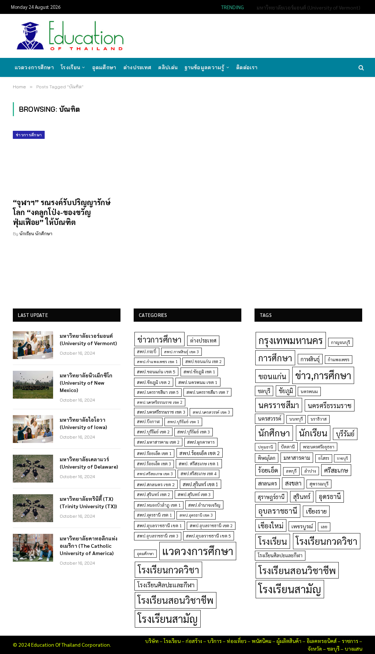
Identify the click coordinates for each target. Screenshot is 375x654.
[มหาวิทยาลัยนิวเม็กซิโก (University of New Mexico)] (33, 385)
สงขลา (293, 483)
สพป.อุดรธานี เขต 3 (196, 515)
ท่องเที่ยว (236, 641)
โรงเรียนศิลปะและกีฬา (165, 585)
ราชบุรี (342, 458)
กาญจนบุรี (340, 342)
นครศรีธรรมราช (330, 405)
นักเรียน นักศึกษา (35, 233)
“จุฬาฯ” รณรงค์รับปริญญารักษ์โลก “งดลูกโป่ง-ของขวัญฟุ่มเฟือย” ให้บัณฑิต (62, 212)
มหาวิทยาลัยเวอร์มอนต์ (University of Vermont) (88, 339)
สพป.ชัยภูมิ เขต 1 (199, 371)
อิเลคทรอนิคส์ (322, 641)
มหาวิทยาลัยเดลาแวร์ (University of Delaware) (89, 463)
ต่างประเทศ (137, 67)
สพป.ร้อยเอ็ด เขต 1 (154, 453)
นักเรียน (313, 433)
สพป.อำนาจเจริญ (204, 505)
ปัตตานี (288, 447)
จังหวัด (315, 648)
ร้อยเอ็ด (268, 470)
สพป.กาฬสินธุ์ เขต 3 (181, 351)
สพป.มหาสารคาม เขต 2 (158, 442)
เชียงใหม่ (270, 525)
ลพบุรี (291, 471)
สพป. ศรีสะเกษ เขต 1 (199, 463)
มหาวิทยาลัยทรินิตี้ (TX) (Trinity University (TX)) (88, 502)
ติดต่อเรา (246, 67)
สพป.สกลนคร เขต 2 (156, 484)
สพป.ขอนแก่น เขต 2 (203, 361)
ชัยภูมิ (286, 391)
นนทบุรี (296, 419)
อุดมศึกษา (104, 67)
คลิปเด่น (168, 67)
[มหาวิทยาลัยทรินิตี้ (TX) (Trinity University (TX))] (33, 508)
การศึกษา (275, 357)
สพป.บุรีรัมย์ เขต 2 (153, 432)
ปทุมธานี (265, 447)
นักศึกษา (274, 433)
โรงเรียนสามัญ (168, 618)
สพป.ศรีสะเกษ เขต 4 (198, 473)
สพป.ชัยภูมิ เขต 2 (153, 382)
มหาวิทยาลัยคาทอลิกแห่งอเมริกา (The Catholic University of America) (89, 545)
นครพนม (309, 391)
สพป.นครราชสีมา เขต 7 (207, 392)
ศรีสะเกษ (336, 470)
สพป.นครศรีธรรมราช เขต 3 (161, 412)
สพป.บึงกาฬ (148, 421)
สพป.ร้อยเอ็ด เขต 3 (154, 463)
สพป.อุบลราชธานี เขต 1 (159, 525)
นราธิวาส (319, 419)
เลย (324, 526)
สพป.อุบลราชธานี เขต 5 (208, 536)
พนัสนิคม (261, 641)
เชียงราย (316, 511)
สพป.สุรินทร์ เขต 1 (200, 484)
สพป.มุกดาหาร (201, 442)
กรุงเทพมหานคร (291, 340)
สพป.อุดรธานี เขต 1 (154, 515)
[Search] (360, 67)
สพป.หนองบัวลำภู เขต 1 (159, 505)
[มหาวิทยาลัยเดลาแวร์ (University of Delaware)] (33, 469)
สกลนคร (267, 483)
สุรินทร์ (302, 496)
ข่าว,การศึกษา (323, 375)
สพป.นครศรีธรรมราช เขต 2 (159, 402)
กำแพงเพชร (338, 359)
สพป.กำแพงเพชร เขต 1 (157, 361)
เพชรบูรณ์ (302, 526)
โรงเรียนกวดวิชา (168, 570)
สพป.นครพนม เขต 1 (198, 382)
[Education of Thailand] (70, 36)
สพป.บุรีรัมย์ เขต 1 (183, 421)
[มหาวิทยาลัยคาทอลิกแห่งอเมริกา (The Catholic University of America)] (33, 548)
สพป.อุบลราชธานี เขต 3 (157, 536)
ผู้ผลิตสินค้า (288, 641)
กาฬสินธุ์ (310, 358)
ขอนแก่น (272, 376)
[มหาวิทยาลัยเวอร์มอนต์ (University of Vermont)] (33, 345)
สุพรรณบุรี (318, 484)
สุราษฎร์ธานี (271, 496)
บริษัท (152, 641)
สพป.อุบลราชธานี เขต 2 (211, 525)
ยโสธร (323, 458)
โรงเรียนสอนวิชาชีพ (176, 600)
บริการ (214, 641)
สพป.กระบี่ (146, 351)
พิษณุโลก (266, 458)
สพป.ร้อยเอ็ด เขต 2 (199, 453)
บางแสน (353, 648)
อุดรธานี (330, 496)
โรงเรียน (70, 67)
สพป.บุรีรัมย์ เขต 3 (193, 432)
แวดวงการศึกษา (34, 67)
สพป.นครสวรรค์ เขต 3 (211, 412)
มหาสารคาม (296, 457)
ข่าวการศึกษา (29, 134)
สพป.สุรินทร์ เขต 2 (153, 494)
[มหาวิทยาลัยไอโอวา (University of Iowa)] (33, 429)
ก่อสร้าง (194, 641)
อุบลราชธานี (277, 511)
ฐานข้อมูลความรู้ (204, 67)
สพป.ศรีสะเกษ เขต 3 (155, 473)
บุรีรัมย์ (345, 433)
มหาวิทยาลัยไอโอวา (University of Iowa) (83, 423)
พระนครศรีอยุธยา (318, 447)
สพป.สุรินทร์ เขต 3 (194, 494)
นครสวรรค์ (269, 418)
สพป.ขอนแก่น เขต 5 (156, 371)
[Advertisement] (230, 35)
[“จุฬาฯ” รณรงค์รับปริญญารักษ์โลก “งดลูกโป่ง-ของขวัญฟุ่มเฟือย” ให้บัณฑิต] (66, 161)
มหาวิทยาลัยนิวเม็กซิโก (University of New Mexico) (306, 7)
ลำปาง (310, 471)
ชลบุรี (264, 390)
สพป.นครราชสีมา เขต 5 (158, 392)
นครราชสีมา (278, 405)
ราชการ (350, 641)
